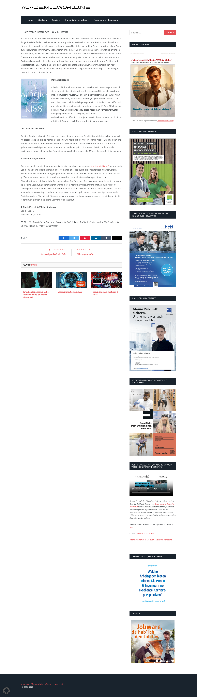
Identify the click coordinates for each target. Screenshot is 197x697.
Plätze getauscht (85, 254)
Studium (42, 19)
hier (131, 527)
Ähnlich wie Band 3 (100, 166)
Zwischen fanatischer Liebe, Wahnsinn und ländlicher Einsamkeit (36, 294)
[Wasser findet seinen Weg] (71, 280)
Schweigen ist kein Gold (53, 254)
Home (30, 19)
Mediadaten (60, 684)
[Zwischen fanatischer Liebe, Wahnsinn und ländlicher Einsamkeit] (36, 280)
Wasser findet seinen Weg (70, 291)
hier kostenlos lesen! (165, 121)
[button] (6, 690)
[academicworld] (58, 8)
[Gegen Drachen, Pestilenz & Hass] (106, 280)
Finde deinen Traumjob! (106, 19)
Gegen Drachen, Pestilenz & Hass (105, 293)
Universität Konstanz (145, 533)
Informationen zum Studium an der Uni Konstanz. (151, 539)
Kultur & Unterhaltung (77, 19)
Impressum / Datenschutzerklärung (36, 684)
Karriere (56, 19)
